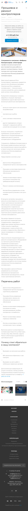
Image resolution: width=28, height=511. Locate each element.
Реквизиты (14, 441)
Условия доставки (14, 456)
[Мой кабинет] (22, 2)
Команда (14, 422)
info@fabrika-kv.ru (15, 473)
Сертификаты (14, 424)
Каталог (14, 408)
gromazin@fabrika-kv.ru (15, 475)
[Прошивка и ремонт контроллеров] (14, 52)
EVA (20, 505)
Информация (14, 438)
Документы (14, 426)
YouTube (12, 490)
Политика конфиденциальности (14, 443)
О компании (14, 419)
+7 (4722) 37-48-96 (14, 471)
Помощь (14, 451)
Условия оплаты (14, 454)
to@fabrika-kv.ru (15, 478)
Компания (14, 416)
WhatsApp (16, 490)
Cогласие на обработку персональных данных (14, 445)
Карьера (14, 432)
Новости (14, 430)
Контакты (14, 428)
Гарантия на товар (14, 458)
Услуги (14, 411)
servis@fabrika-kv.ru (15, 477)
